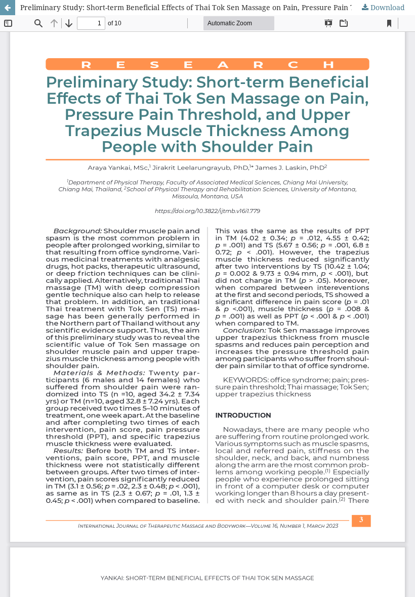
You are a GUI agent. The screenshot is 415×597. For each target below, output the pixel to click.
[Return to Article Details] (7, 7)
